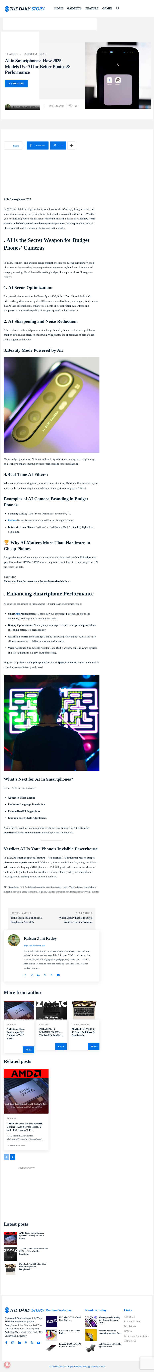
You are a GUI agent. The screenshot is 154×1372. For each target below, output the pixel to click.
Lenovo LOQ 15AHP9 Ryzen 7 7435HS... (70, 1345)
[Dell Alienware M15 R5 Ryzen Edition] (90, 1348)
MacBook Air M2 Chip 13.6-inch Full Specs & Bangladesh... (83, 1032)
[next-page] (12, 1157)
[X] (51, 974)
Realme (12, 520)
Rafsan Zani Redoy (26, 107)
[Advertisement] (51, 176)
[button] (117, 8)
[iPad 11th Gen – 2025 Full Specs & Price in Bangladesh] (51, 1335)
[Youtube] (58, 974)
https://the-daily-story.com (34, 946)
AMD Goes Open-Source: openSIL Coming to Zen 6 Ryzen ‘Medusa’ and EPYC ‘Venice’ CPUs (25, 1126)
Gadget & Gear (34, 54)
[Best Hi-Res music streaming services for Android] (90, 1335)
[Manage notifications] (7, 1365)
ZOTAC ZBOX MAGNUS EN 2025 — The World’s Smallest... (51, 1032)
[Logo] (25, 9)
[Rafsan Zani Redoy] (8, 107)
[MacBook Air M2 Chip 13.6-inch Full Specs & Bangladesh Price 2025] (84, 1010)
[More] (71, 145)
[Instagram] (31, 974)
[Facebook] (25, 974)
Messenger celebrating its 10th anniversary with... (109, 1320)
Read (28, 1050)
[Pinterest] (45, 974)
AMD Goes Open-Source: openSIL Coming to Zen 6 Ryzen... (16, 1034)
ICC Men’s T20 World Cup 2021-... (70, 1318)
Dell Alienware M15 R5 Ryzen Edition (110, 1345)
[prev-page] (6, 1157)
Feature (11, 54)
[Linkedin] (38, 974)
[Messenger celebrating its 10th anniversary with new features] (90, 1321)
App (17, 613)
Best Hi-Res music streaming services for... (110, 1331)
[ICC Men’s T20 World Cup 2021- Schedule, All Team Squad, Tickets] (51, 1321)
